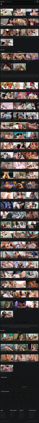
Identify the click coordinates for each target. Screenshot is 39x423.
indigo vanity (26, 391)
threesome (34, 379)
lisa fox (20, 393)
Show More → (19, 51)
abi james (33, 395)
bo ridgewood (10, 395)
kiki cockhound (4, 395)
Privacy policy (3, 414)
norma (8, 401)
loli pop (34, 401)
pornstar (10, 381)
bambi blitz (24, 404)
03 (18, 322)
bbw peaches (4, 401)
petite (28, 377)
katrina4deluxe (4, 393)
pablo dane (33, 399)
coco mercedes (10, 393)
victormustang (25, 393)
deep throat (24, 377)
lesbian (19, 381)
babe (25, 379)
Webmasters (12, 415)
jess (22, 391)
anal (16, 377)
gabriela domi (21, 399)
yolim (12, 397)
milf (7, 381)
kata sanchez (13, 401)
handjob (29, 379)
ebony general (4, 404)
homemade (21, 379)
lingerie (19, 377)
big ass (34, 381)
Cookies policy (3, 415)
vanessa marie (15, 399)
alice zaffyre (20, 397)
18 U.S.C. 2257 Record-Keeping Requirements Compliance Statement (32, 421)
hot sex (23, 381)
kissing (8, 379)
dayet (30, 393)
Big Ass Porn (22, 415)
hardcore (35, 377)
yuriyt (24, 397)
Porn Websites (31, 415)
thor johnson (27, 399)
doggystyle (3, 381)
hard (31, 377)
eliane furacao (29, 404)
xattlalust (19, 404)
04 (21, 322)
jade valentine (4, 399)
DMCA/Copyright (3, 417)
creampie (15, 381)
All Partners (31, 417)
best (9, 386)
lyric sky (15, 395)
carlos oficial (29, 401)
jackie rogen (4, 397)
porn (5, 379)
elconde (15, 404)
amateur (16, 379)
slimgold (16, 393)
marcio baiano (10, 404)
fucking (30, 381)
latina (27, 381)
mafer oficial (24, 401)
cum (12, 386)
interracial (3, 386)
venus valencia (17, 391)
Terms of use (3, 412)
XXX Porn (21, 412)
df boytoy (18, 401)
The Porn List (31, 414)
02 (15, 322)
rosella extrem (29, 397)
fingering (12, 379)
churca (15, 397)
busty (19, 386)
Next (27, 322)
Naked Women (22, 414)
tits (13, 377)
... (24, 322)
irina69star (31, 391)
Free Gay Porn (22, 417)
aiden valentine (27, 395)
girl (6, 386)
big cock (9, 377)
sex (2, 379)
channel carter (21, 395)
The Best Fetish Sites (32, 412)
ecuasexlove (10, 399)
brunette (15, 386)
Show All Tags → (24, 386)
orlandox (12, 391)
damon (8, 397)
